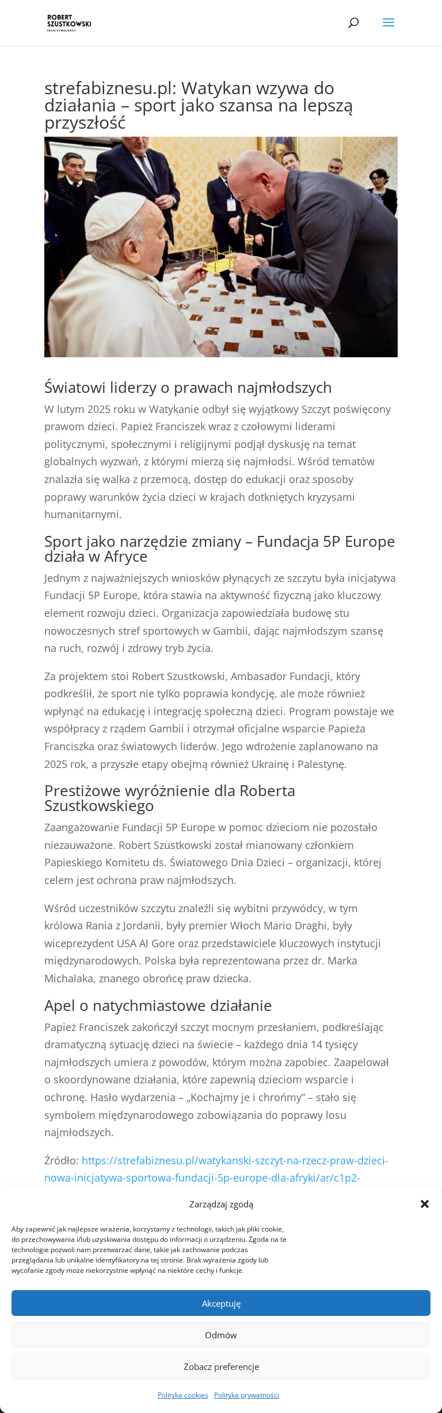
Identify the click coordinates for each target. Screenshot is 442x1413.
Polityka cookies (183, 1395)
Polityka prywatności (246, 1395)
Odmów (221, 1335)
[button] (424, 1204)
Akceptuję (221, 1303)
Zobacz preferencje (221, 1366)
